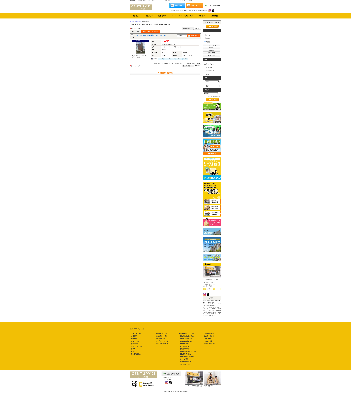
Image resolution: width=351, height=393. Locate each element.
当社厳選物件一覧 (161, 336)
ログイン (134, 351)
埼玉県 (208, 35)
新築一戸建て (210, 64)
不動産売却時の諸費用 (187, 356)
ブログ (133, 349)
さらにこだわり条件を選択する (213, 96)
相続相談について (185, 364)
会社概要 (134, 336)
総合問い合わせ (209, 336)
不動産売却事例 (184, 343)
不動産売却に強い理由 (187, 336)
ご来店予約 (207, 338)
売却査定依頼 (208, 341)
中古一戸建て (210, 67)
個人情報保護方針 (136, 354)
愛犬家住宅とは (160, 338)
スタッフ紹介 (135, 341)
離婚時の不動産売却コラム (188, 351)
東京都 (208, 42)
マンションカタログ (162, 343)
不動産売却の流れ (185, 354)
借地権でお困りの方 (186, 338)
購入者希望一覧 (184, 346)
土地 (207, 74)
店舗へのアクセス (209, 343)
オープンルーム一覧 (162, 341)
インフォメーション (137, 346)
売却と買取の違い (185, 361)
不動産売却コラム (185, 349)
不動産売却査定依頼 (186, 341)
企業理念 (134, 338)
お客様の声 (134, 343)
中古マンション (210, 70)
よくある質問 (184, 359)
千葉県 (208, 38)
